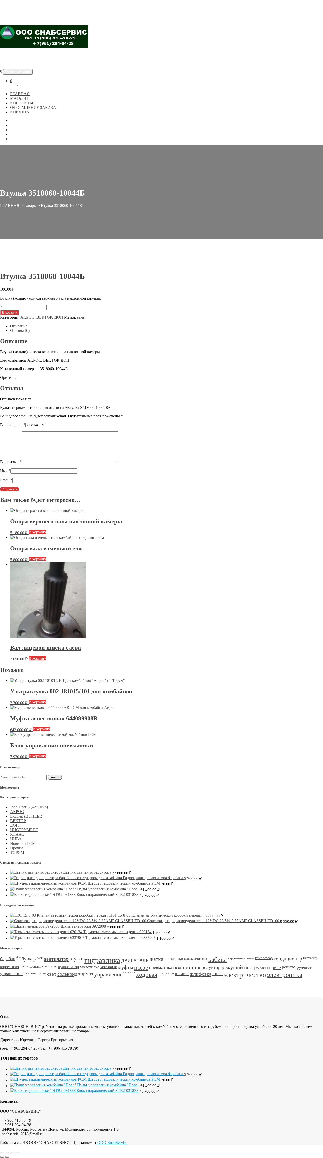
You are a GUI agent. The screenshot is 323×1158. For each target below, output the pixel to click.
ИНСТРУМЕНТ (24, 830)
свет (51, 974)
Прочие (16, 848)
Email (6, 480)
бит (18, 957)
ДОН (58, 317)
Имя (5, 471)
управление (108, 974)
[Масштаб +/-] (2, 1152)
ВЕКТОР (44, 317)
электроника (284, 974)
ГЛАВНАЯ (20, 94)
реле (276, 967)
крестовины (49, 966)
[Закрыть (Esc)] (17, 1152)
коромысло (9, 967)
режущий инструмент (246, 967)
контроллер (310, 958)
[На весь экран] (7, 1152)
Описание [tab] (19, 326)
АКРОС (27, 317)
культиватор (68, 967)
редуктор (211, 967)
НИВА (16, 839)
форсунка (129, 972)
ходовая (146, 974)
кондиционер (288, 959)
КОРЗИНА (19, 112)
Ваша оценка (12, 425)
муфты (125, 967)
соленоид (67, 974)
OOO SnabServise (112, 1142)
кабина (217, 959)
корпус (24, 966)
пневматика (160, 967)
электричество (245, 975)
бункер (29, 959)
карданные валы (241, 958)
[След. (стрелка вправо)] (7, 1157)
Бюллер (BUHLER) (26, 816)
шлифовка (200, 974)
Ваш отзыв (11, 462)
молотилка (89, 967)
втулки (76, 959)
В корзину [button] (37, 532)
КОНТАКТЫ (21, 103)
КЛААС (17, 834)
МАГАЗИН (20, 98)
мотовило (108, 967)
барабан (7, 958)
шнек (217, 973)
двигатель (135, 960)
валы (81, 317)
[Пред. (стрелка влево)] (2, 1157)
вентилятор (56, 959)
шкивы (182, 973)
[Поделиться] (12, 1152)
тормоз (85, 973)
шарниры (166, 973)
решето (288, 967)
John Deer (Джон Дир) (29, 807)
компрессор (264, 958)
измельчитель (195, 958)
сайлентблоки (35, 973)
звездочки (174, 958)
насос (141, 968)
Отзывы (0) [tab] (20, 330)
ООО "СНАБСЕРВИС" (43, 58)
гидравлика (102, 960)
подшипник (187, 968)
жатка (157, 959)
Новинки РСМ (23, 843)
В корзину (9, 312)
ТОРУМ (17, 852)
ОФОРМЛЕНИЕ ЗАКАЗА (33, 107)
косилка (35, 966)
